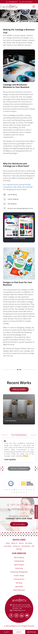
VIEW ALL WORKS (19, 389)
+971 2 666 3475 (20, 509)
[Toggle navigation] (33, 6)
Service (21, 543)
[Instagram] (16, 615)
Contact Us (16, 546)
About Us (14, 543)
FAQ (33, 546)
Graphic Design (19, 575)
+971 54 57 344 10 (27, 2)
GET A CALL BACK (19, 524)
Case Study (7, 546)
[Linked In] (22, 615)
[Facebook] (11, 615)
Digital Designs (19, 565)
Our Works (28, 543)
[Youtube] (27, 615)
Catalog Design (19, 561)
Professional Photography (19, 572)
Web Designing (19, 557)
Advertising (19, 568)
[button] (4, 490)
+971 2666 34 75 (12, 2)
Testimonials (25, 546)
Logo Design (19, 586)
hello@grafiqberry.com (18, 610)
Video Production (19, 590)
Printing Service (19, 579)
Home (8, 543)
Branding (19, 583)
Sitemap (19, 549)
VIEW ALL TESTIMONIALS (19, 469)
